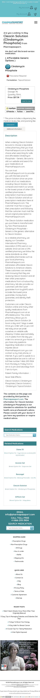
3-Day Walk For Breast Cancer (19, 625)
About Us (19, 574)
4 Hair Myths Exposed (19, 632)
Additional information (14, 129)
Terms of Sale (19, 591)
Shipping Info (19, 558)
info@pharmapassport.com (20, 514)
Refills (19, 555)
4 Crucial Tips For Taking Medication (19, 629)
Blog (19, 584)
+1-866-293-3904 (20, 520)
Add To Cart (26, 101)
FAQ (19, 581)
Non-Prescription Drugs (19, 544)
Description (10, 124)
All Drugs (19, 548)
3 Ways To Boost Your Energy (19, 622)
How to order (19, 551)
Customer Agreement (19, 595)
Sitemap (19, 598)
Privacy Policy (19, 588)
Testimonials (19, 561)
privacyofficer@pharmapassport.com (20, 693)
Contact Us (19, 578)
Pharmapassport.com (13, 399)
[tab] (11, 124)
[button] (20, 110)
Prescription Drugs (19, 541)
